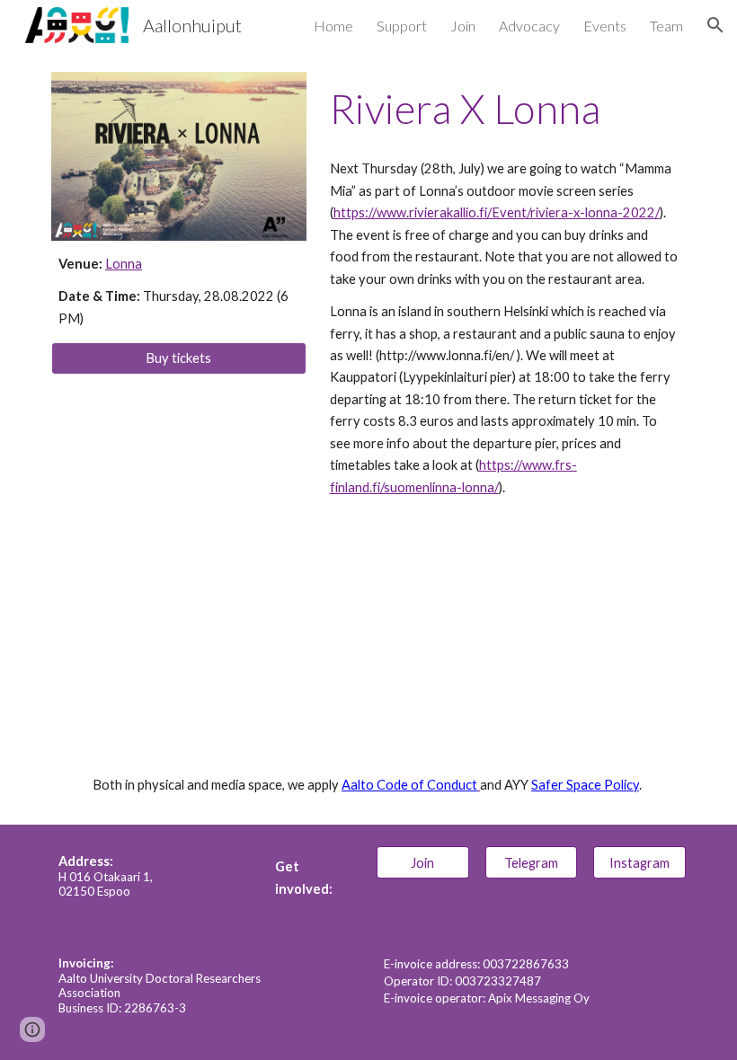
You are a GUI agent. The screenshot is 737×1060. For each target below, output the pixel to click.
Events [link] (604, 25)
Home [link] (333, 25)
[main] (178, 291)
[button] (715, 25)
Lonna (123, 263)
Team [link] (666, 25)
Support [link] (402, 25)
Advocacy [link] (529, 25)
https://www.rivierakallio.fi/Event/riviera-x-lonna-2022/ (496, 212)
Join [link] (462, 25)
